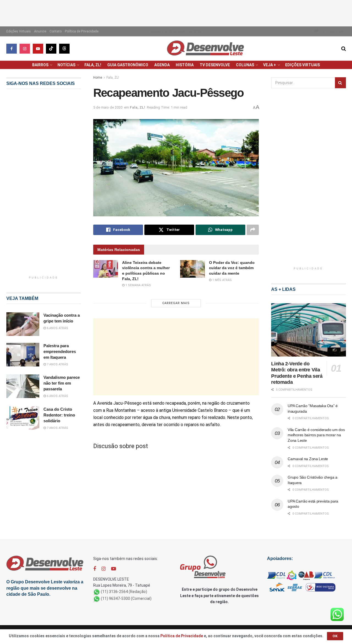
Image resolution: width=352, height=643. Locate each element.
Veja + (269, 65)
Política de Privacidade (81, 31)
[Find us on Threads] (64, 49)
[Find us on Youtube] (38, 49)
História (185, 65)
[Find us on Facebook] (11, 49)
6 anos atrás (57, 328)
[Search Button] (343, 49)
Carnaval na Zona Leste (308, 459)
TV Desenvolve (215, 65)
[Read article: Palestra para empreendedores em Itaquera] (22, 354)
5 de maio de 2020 (107, 107)
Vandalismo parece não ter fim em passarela (61, 383)
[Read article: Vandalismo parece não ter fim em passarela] (22, 386)
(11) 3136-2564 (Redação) (124, 591)
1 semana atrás (138, 285)
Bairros (40, 65)
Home (97, 77)
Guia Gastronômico (127, 65)
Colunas (245, 65)
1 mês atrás (221, 280)
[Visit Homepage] (205, 48)
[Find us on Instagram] (25, 49)
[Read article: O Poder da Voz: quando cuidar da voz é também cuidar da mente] (192, 269)
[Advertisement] (176, 12)
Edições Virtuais (18, 31)
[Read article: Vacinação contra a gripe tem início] (22, 324)
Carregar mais (176, 303)
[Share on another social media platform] (253, 230)
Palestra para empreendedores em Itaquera (59, 351)
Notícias (66, 65)
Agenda (162, 65)
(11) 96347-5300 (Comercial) (126, 598)
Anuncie (40, 31)
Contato (56, 31)
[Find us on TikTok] (51, 49)
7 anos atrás (57, 364)
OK (335, 636)
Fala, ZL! (92, 65)
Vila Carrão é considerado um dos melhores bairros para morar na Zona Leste (316, 435)
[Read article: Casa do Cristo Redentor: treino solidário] (22, 418)
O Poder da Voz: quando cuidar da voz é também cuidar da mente (232, 267)
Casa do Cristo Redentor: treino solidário (59, 415)
